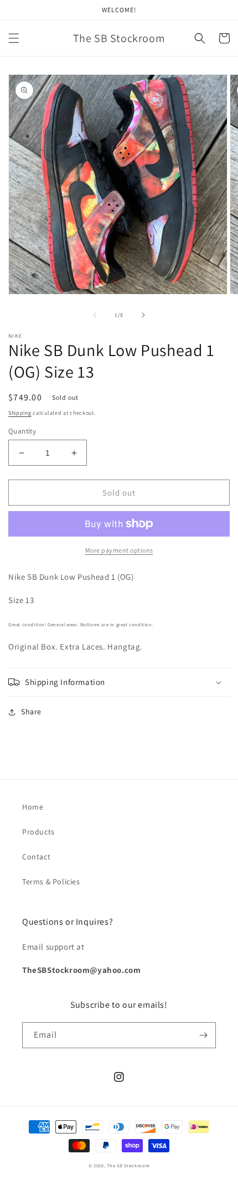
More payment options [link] (119, 550)
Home (32, 807)
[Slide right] (143, 315)
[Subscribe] (203, 1035)
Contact (36, 857)
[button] (14, 38)
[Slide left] (94, 315)
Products (38, 832)
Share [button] (31, 712)
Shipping (20, 412)
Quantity (22, 431)
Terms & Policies (51, 882)
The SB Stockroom (128, 1165)
